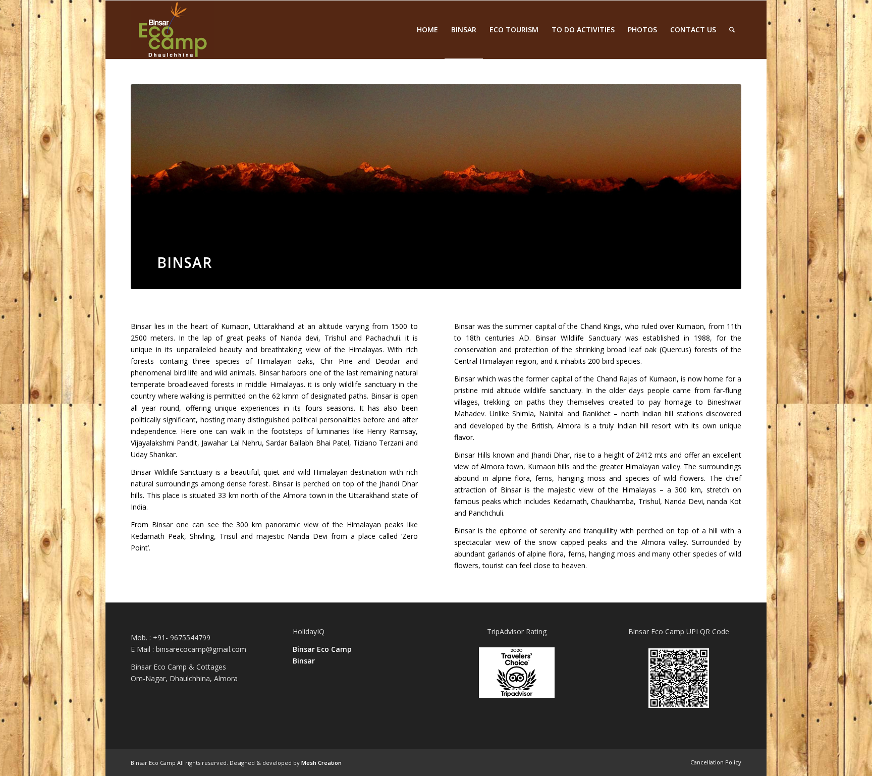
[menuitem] (427, 30)
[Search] (732, 30)
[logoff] (172, 30)
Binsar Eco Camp (322, 649)
